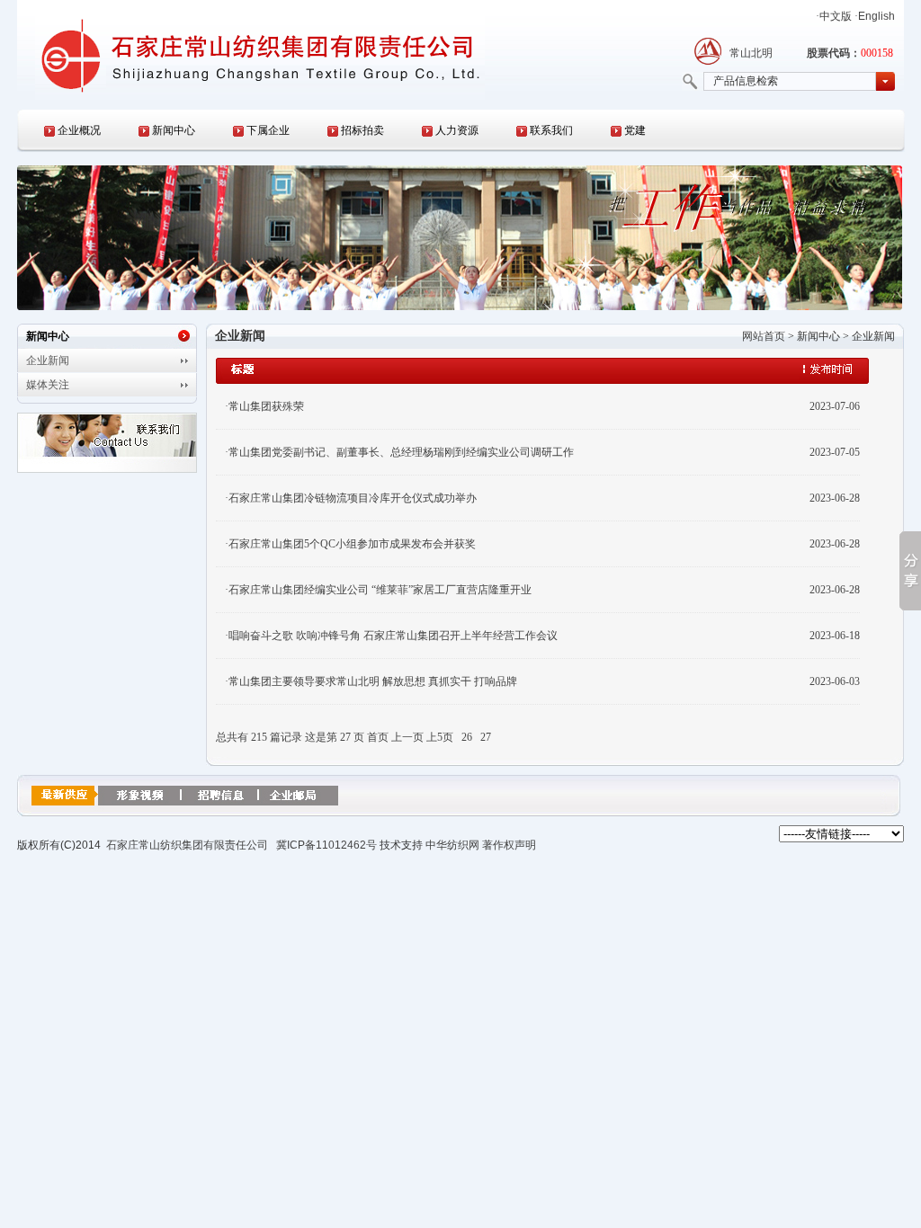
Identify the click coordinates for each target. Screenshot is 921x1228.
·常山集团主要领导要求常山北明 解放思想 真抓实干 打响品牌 (371, 681)
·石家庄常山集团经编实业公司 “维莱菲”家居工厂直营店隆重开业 (378, 589)
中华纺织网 (452, 845)
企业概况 (79, 130)
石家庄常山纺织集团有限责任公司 (187, 845)
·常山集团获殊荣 (264, 406)
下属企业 (268, 130)
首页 (378, 737)
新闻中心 (173, 130)
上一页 (407, 737)
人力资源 (456, 130)
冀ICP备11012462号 (326, 845)
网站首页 (763, 336)
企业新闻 (47, 360)
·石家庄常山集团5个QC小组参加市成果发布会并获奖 (350, 544)
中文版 (835, 16)
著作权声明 (509, 845)
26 (467, 737)
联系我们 (551, 130)
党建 (635, 130)
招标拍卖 (362, 130)
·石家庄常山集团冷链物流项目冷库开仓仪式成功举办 (351, 498)
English (876, 16)
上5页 (439, 737)
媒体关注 (47, 384)
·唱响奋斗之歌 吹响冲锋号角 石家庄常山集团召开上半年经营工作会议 (391, 635)
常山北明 (751, 53)
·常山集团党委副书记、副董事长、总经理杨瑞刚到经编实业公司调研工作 (399, 452)
